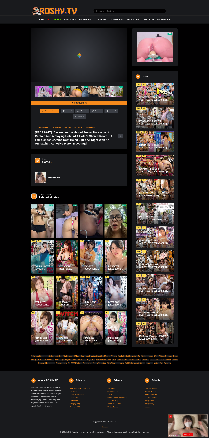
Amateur (145, 360)
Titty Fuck (50, 360)
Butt (161, 363)
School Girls (75, 360)
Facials (153, 360)
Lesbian (120, 363)
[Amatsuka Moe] (40, 177)
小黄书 (109, 394)
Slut (127, 356)
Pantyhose (56, 127)
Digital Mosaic (147, 356)
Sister (142, 363)
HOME (41, 19)
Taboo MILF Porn (114, 404)
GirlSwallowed (112, 407)
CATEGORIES (117, 19)
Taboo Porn (74, 398)
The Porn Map (112, 401)
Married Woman (82, 356)
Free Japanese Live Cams (80, 388)
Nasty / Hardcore (38, 360)
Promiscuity (87, 363)
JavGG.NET (112, 388)
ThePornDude (148, 19)
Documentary (61, 363)
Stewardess (90, 127)
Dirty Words (112, 363)
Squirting (59, 360)
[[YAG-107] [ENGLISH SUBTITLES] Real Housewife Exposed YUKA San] (155, 213)
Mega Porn (149, 401)
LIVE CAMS (56, 19)
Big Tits (62, 356)
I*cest (83, 360)
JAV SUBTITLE (133, 19)
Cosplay (167, 363)
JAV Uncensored (151, 388)
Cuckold (121, 356)
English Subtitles (96, 356)
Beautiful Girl (134, 356)
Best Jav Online (151, 394)
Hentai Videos (150, 391)
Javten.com (74, 401)
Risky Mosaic (134, 363)
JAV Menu (73, 391)
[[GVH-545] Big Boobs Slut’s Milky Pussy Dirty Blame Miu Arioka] (67, 257)
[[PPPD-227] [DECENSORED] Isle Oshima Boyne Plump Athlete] (42, 293)
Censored (70, 356)
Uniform (78, 363)
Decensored (43, 127)
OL (69, 363)
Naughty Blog (75, 404)
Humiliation (50, 363)
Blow (162, 356)
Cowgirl (66, 360)
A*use (98, 360)
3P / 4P (157, 356)
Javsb (147, 407)
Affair (114, 360)
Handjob (149, 363)
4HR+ (138, 360)
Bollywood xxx (112, 391)
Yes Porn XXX (75, 407)
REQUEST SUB (164, 19)
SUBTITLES (69, 19)
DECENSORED (85, 19)
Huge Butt (90, 360)
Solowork (78, 127)
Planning (121, 360)
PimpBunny (149, 404)
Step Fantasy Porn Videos (117, 398)
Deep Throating (99, 363)
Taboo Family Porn (77, 394)
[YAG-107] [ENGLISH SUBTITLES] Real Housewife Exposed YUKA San (152, 219)
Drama (175, 356)
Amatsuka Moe (54, 177)
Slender (67, 127)
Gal (126, 363)
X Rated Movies (151, 398)
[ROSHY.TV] (54, 10)
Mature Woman (110, 356)
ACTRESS (101, 19)
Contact (105, 427)
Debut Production (163, 360)
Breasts (128, 360)
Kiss (134, 360)
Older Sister (106, 360)
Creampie (54, 356)
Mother (157, 363)
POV (73, 363)
